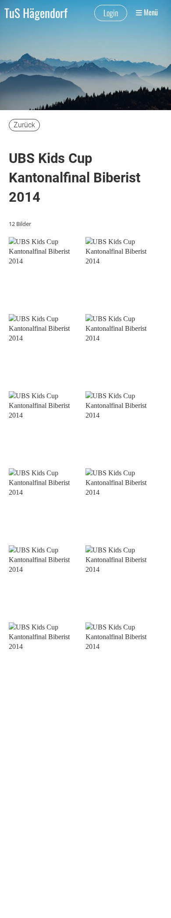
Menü (150, 13)
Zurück (24, 125)
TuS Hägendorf (36, 12)
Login (110, 13)
